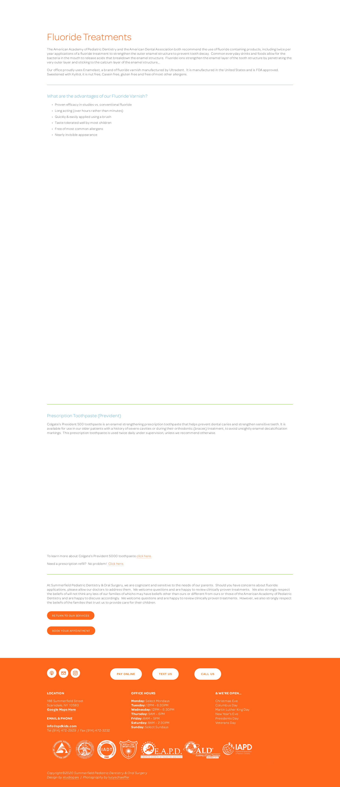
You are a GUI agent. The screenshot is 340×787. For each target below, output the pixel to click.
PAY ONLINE (126, 674)
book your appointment (71, 630)
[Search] (48, 6)
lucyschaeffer (118, 777)
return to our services (70, 615)
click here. (144, 556)
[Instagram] (75, 673)
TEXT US (165, 674)
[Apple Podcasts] (51, 673)
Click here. (116, 563)
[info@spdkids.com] (63, 673)
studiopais (71, 777)
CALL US (207, 674)
